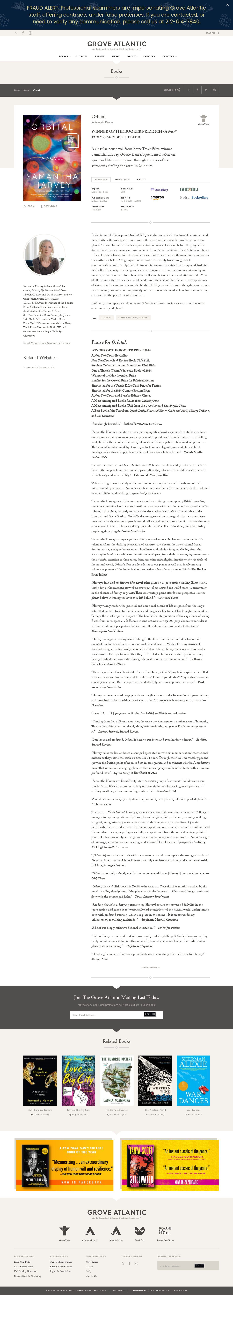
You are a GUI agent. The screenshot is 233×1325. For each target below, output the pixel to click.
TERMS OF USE (118, 1290)
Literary (106, 317)
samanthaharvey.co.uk (40, 368)
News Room (92, 1262)
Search (210, 33)
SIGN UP (149, 1014)
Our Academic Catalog (61, 1262)
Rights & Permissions (60, 1272)
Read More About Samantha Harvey (46, 343)
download (50, 206)
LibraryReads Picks (23, 1267)
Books (27, 90)
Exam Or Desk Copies (61, 1267)
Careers (89, 1267)
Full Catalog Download (25, 1272)
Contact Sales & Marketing (27, 1276)
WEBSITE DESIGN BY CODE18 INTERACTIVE (168, 1290)
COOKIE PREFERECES (137, 1290)
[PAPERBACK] (101, 179)
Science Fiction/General (133, 317)
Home (17, 90)
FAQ (88, 1272)
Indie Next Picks (22, 1262)
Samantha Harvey (103, 123)
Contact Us (91, 1276)
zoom (31, 206)
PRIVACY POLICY (101, 1290)
